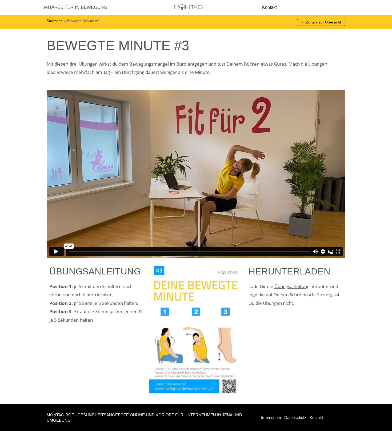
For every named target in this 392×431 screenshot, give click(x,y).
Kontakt (269, 7)
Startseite (55, 21)
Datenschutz (295, 417)
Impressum (271, 417)
